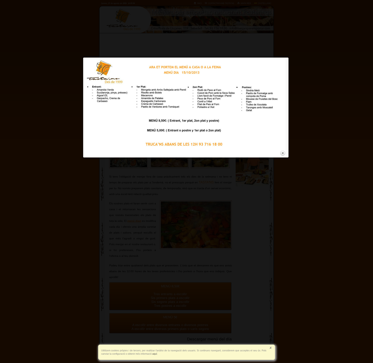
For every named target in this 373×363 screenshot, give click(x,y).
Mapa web (246, 3)
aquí (154, 354)
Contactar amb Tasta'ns (221, 3)
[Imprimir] (219, 114)
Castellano (264, 3)
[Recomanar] (224, 114)
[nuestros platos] (252, 185)
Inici (199, 3)
